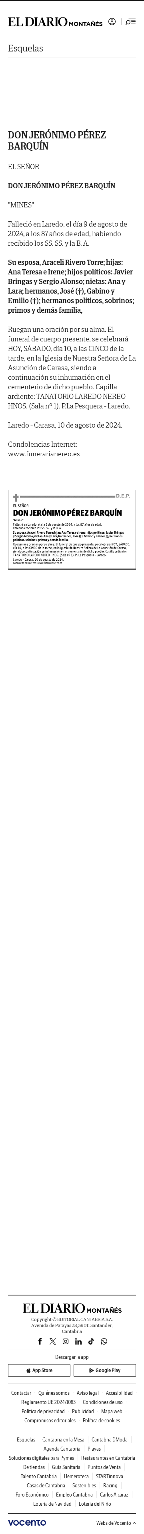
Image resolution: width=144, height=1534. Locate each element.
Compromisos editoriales (50, 1421)
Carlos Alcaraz (114, 1495)
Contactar (21, 1393)
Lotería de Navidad (52, 1504)
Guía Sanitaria (66, 1467)
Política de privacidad (43, 1411)
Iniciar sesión (112, 21)
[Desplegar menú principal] (131, 21)
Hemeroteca (76, 1476)
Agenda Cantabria (62, 1449)
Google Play (108, 1370)
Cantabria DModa (110, 1440)
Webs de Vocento (113, 1523)
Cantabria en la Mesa (63, 1440)
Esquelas (25, 48)
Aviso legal (88, 1393)
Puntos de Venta (104, 1467)
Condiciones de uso (103, 1402)
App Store (42, 1370)
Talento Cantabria (39, 1476)
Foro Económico (32, 1495)
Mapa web (111, 1411)
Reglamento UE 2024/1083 (48, 1402)
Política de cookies (101, 1421)
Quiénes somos (54, 1393)
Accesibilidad (119, 1393)
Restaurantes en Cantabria (108, 1458)
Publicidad (83, 1411)
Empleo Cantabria (74, 1495)
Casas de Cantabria (46, 1486)
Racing (110, 1486)
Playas (94, 1449)
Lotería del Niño (95, 1504)
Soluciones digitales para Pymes (41, 1458)
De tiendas (34, 1467)
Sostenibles (84, 1486)
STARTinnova (109, 1476)
